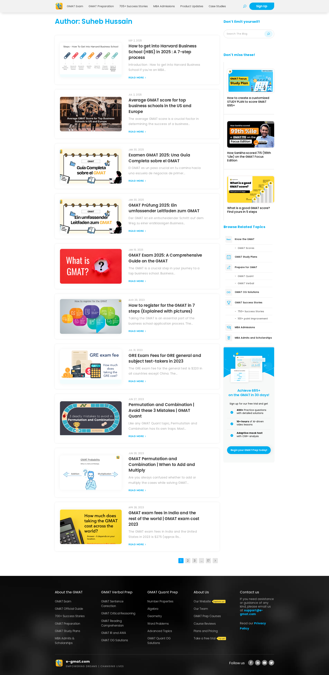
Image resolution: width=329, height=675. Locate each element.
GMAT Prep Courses (207, 616)
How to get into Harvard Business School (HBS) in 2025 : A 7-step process (162, 51)
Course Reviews (205, 624)
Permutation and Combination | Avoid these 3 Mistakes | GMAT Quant (161, 410)
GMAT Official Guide (69, 609)
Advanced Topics (159, 631)
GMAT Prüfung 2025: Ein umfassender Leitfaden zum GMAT (164, 208)
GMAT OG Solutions (114, 640)
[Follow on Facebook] (251, 662)
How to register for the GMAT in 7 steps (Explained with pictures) (162, 308)
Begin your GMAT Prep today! (249, 450)
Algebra (152, 609)
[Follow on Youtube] (264, 662)
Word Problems (158, 624)
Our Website (202, 601)
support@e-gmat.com (251, 612)
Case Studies (217, 6)
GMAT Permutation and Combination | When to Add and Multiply (162, 464)
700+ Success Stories (69, 616)
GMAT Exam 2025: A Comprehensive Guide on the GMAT (165, 258)
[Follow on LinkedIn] (257, 662)
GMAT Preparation (101, 6)
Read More (136, 77)
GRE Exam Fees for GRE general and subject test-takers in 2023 (165, 358)
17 (208, 561)
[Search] (268, 34)
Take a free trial (205, 638)
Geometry (154, 616)
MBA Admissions (164, 6)
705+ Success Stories (133, 6)
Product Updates (191, 6)
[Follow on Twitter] (271, 662)
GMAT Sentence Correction (112, 603)
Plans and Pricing (206, 631)
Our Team (201, 609)
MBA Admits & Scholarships (64, 640)
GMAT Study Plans (67, 631)
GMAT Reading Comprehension (112, 623)
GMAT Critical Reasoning (118, 613)
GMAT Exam (75, 6)
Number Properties (160, 601)
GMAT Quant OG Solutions (159, 640)
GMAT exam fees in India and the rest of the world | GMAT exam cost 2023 (164, 518)
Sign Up (261, 6)
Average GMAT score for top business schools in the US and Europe (160, 105)
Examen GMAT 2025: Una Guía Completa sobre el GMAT (159, 158)
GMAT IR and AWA (113, 633)
